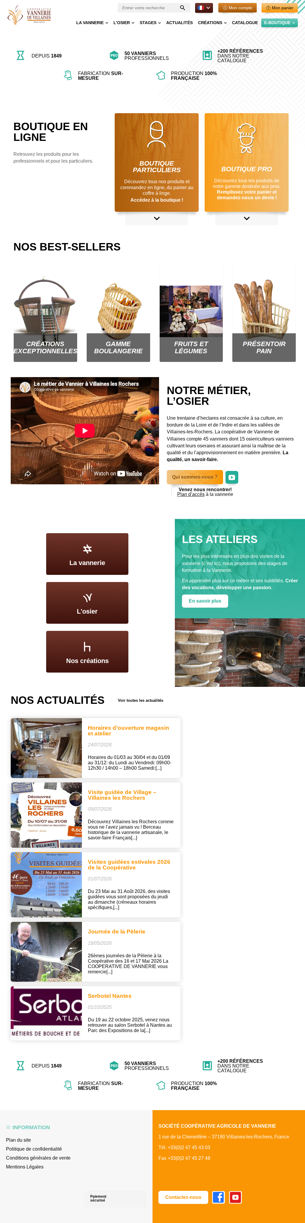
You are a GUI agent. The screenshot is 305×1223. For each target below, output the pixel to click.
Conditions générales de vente (38, 1157)
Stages (148, 22)
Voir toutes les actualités (140, 700)
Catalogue (245, 22)
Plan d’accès (191, 494)
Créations (210, 22)
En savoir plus (205, 600)
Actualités (179, 22)
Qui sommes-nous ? (195, 477)
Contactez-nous (183, 1197)
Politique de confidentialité (34, 1149)
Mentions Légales (24, 1166)
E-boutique (277, 22)
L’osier (121, 22)
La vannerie (90, 22)
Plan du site (18, 1140)
